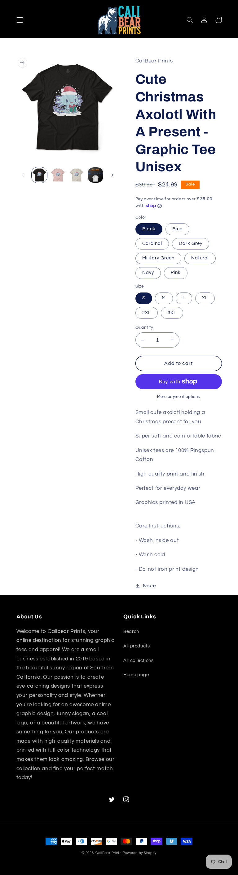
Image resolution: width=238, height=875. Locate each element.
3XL (172, 312)
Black (149, 229)
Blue (177, 229)
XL (205, 298)
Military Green (158, 258)
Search (131, 631)
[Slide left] (23, 175)
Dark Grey (190, 243)
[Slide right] (112, 175)
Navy (148, 272)
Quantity (144, 327)
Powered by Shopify (139, 853)
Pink (176, 272)
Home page (136, 674)
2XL (146, 312)
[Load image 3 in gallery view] (76, 175)
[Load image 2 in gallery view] (58, 175)
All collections (138, 660)
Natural (200, 258)
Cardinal (152, 243)
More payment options (178, 397)
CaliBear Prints (108, 853)
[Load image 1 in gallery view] (39, 175)
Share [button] (149, 585)
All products (136, 646)
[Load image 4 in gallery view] (95, 175)
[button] (19, 20)
